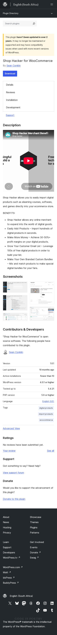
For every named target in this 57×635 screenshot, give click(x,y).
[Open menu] (52, 4)
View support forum (13, 472)
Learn (6, 542)
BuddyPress (11, 582)
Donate (35, 552)
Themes (34, 522)
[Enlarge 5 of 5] (50, 310)
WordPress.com (13, 567)
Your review (9, 450)
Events (33, 547)
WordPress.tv (11, 557)
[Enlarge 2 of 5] (23, 298)
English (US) (48, 401)
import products (46, 414)
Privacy (7, 532)
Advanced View (11, 428)
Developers (9, 552)
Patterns (34, 532)
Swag (34, 557)
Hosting (7, 527)
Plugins (33, 527)
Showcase (35, 517)
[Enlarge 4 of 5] (50, 285)
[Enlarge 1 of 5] (23, 285)
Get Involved (37, 542)
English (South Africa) (21, 595)
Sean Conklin (14, 65)
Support (10, 115)
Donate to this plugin (14, 498)
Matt (7, 572)
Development (13, 107)
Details (9, 84)
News (6, 522)
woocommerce (46, 420)
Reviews (10, 92)
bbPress (9, 577)
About (6, 517)
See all (50, 450)
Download (10, 73)
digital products (46, 408)
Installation (12, 99)
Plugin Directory (10, 13)
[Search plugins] (34, 23)
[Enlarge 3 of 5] (23, 316)
